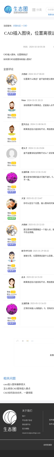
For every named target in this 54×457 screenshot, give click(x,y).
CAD (25, 26)
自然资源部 (47, 445)
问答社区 (17, 26)
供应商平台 (26, 424)
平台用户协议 (27, 420)
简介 (23, 416)
